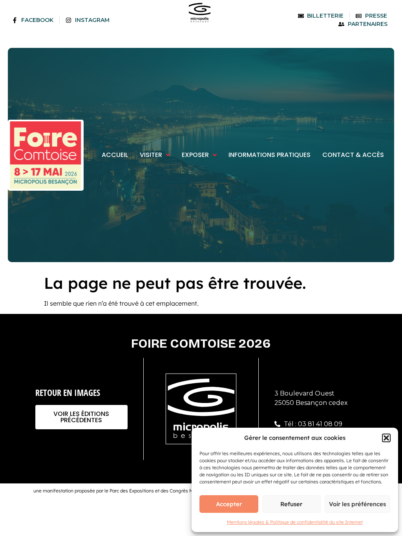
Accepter (229, 504)
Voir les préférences (357, 504)
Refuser (291, 504)
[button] (386, 438)
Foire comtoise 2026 (201, 343)
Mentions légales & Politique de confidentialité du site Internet (295, 522)
